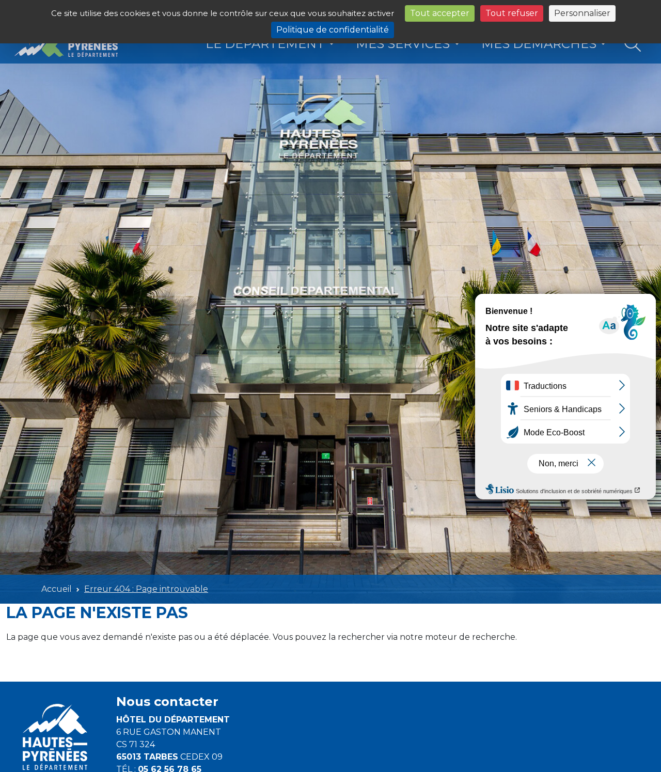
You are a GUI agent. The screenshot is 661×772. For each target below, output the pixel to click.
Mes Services (403, 43)
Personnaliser (582, 13)
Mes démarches (538, 43)
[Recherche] (633, 44)
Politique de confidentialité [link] (332, 30)
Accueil (56, 589)
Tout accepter (439, 13)
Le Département (265, 43)
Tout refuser (511, 13)
